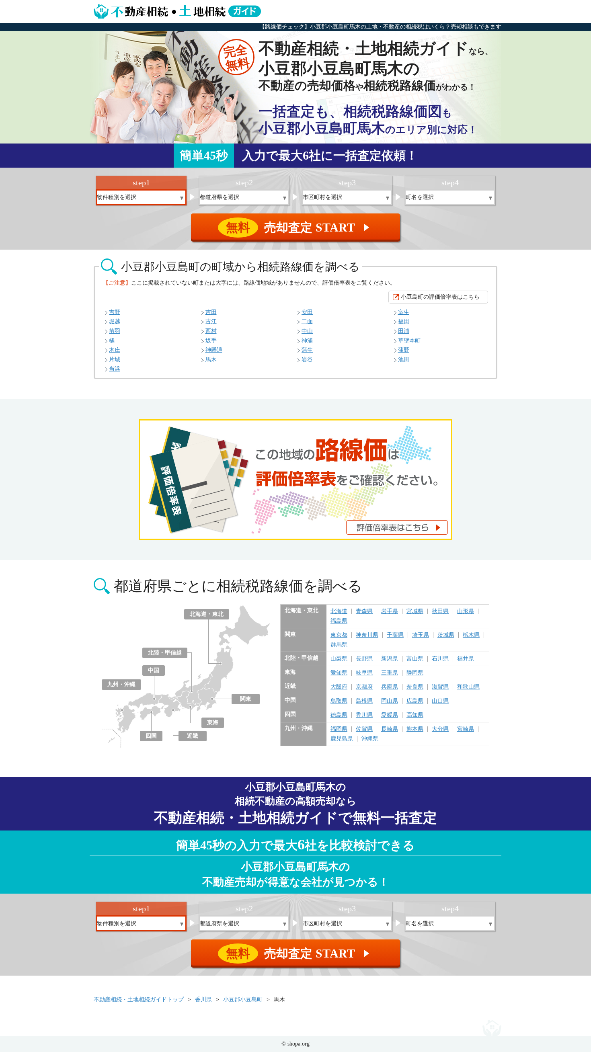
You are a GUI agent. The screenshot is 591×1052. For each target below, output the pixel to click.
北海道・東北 (207, 614)
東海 (212, 723)
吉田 (211, 312)
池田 (403, 360)
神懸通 (213, 350)
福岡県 (338, 729)
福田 (403, 321)
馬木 (211, 360)
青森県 (364, 611)
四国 (151, 736)
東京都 (338, 635)
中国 (153, 670)
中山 (307, 331)
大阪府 (338, 687)
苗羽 (114, 331)
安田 (307, 312)
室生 (403, 312)
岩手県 (389, 611)
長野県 (364, 659)
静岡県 (414, 673)
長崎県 (389, 729)
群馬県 (338, 645)
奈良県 (414, 687)
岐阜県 (364, 673)
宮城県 (414, 611)
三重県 (389, 673)
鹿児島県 (341, 739)
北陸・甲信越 (165, 653)
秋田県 (440, 611)
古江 (211, 321)
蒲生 (307, 350)
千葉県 (395, 635)
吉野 (114, 312)
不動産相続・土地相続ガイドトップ (139, 1000)
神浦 (307, 341)
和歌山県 (468, 687)
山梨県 (338, 659)
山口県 (440, 701)
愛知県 (338, 673)
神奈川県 (367, 635)
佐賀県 (364, 729)
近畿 (192, 736)
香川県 (364, 715)
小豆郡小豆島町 (243, 1000)
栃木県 (471, 635)
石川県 (440, 659)
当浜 (114, 369)
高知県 (414, 715)
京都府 (364, 687)
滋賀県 (440, 687)
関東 (245, 699)
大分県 (440, 729)
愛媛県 (389, 715)
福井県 (465, 659)
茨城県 (445, 635)
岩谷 (307, 360)
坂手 (211, 341)
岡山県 (389, 701)
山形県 (465, 611)
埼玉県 (420, 635)
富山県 (414, 659)
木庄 (114, 350)
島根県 (364, 701)
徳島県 (338, 715)
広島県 (414, 701)
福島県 (338, 621)
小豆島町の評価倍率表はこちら (440, 297)
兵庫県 (389, 687)
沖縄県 (369, 739)
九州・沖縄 (121, 684)
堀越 (114, 321)
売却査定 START (299, 227)
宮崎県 (465, 729)
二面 (307, 321)
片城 (114, 360)
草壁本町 (409, 341)
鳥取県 (338, 701)
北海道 (338, 611)
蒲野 (403, 350)
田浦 (403, 331)
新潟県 (389, 659)
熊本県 (414, 729)
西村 (211, 331)
